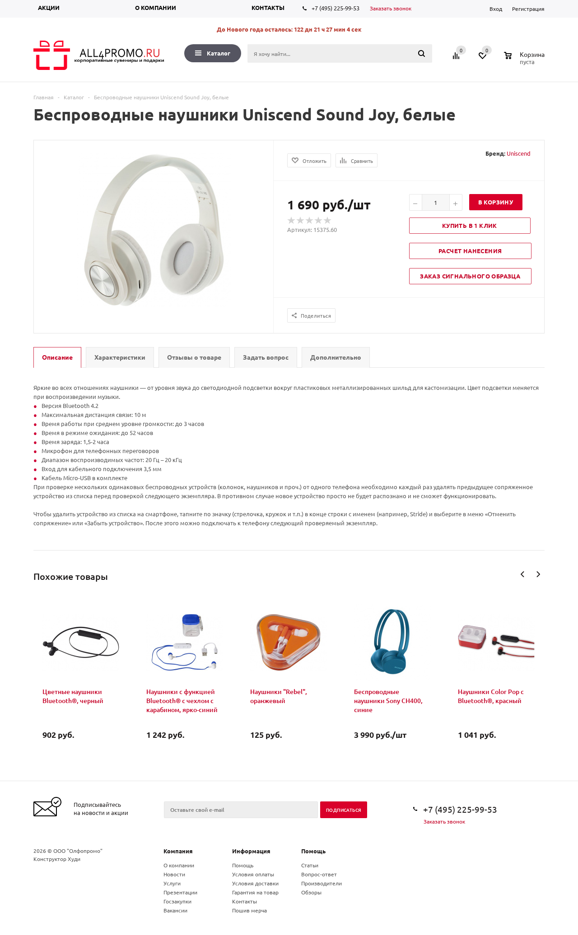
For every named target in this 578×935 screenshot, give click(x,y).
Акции (49, 7)
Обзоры (311, 892)
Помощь (313, 851)
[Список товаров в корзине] (525, 60)
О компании (155, 7)
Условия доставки (255, 883)
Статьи (309, 865)
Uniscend (519, 153)
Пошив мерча (249, 910)
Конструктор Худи (56, 858)
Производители (321, 883)
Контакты (268, 7)
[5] (327, 220)
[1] (291, 220)
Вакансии (175, 910)
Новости (174, 874)
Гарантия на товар (255, 892)
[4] (318, 220)
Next (538, 574)
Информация (251, 851)
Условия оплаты (253, 874)
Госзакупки (177, 901)
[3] (309, 220)
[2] (300, 220)
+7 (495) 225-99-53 (335, 8)
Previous (522, 574)
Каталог (218, 53)
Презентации (180, 892)
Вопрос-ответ (319, 874)
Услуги (172, 883)
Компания (178, 851)
